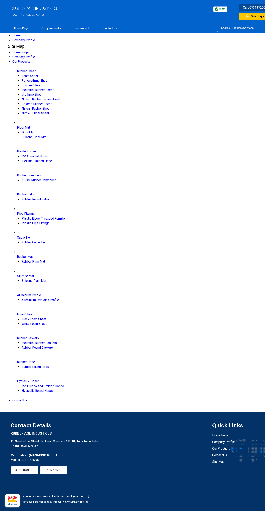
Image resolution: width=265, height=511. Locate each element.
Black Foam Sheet (34, 319)
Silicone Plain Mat (34, 281)
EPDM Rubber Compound (39, 180)
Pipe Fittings (26, 213)
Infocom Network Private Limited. (71, 502)
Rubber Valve (26, 194)
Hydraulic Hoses (28, 381)
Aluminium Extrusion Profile (40, 300)
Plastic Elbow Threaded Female (43, 218)
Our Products (82, 28)
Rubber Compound (29, 175)
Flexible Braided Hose (37, 161)
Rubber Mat (25, 257)
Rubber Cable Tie (33, 242)
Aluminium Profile (29, 295)
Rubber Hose (26, 362)
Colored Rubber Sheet (37, 104)
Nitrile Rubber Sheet (35, 113)
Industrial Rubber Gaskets (39, 343)
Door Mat (28, 132)
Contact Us (110, 28)
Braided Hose (26, 151)
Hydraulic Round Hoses (38, 391)
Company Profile (51, 28)
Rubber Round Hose (35, 367)
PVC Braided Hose (34, 156)
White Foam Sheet (34, 324)
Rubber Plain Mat (33, 261)
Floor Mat (23, 127)
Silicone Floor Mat (34, 137)
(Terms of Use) (81, 496)
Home (16, 35)
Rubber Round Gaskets (37, 347)
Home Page (21, 28)
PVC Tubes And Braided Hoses (43, 386)
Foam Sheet (30, 76)
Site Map (218, 461)
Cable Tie (23, 237)
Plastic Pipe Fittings (35, 223)
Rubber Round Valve (35, 199)
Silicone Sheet (31, 85)
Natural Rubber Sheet (36, 108)
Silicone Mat (25, 276)
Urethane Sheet (32, 94)
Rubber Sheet (26, 71)
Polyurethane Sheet (35, 80)
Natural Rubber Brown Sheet (41, 99)
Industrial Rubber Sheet (38, 90)
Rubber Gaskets (28, 338)
